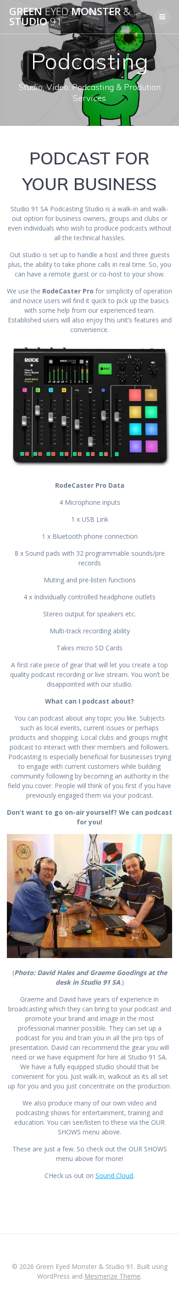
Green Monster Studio (70, 16)
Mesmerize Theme (112, 1276)
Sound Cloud (114, 1175)
